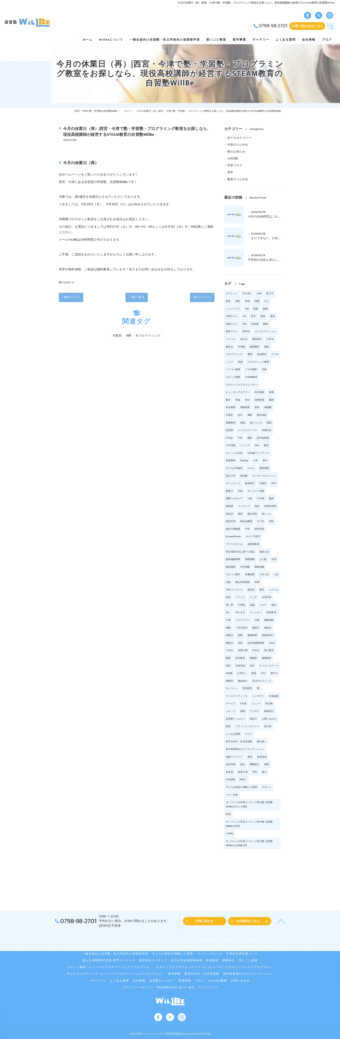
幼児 (240, 415)
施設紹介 (243, 681)
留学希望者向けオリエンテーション (245, 749)
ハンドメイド (233, 309)
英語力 (253, 719)
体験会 (229, 635)
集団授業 (250, 559)
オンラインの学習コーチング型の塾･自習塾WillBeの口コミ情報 (249, 804)
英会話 (229, 514)
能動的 (253, 658)
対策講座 (274, 696)
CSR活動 (232, 158)
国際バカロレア (234, 498)
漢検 (272, 316)
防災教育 (271, 612)
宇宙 (240, 438)
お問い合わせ (269, 719)
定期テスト (232, 324)
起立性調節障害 (256, 643)
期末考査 (261, 415)
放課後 (229, 506)
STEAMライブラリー (259, 453)
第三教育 (269, 650)
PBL (245, 324)
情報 (269, 423)
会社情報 (231, 764)
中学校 (260, 498)
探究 (228, 726)
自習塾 (244, 476)
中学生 (256, 650)
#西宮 (117, 335)
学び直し (247, 293)
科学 (273, 483)
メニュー (256, 703)
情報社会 (267, 430)
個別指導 (231, 567)
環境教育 (247, 688)
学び (263, 673)
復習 (253, 673)
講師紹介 (255, 764)
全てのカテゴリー (239, 138)
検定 (238, 301)
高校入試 (264, 552)
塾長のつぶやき (237, 179)
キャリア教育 (253, 536)
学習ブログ (234, 165)
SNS (257, 445)
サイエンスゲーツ (269, 666)
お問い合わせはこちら (307, 26)
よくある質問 (233, 734)
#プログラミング (148, 335)
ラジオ (253, 597)
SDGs (272, 643)
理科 (271, 521)
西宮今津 (243, 772)
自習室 (229, 430)
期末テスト (232, 331)
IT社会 (229, 438)
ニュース (245, 445)
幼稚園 (268, 407)
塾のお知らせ (66, 282)
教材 (228, 658)
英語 (228, 666)
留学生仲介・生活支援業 (239, 741)
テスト (248, 734)
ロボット (267, 787)
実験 (249, 415)
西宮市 (251, 590)
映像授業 (250, 574)
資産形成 (262, 757)
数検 (265, 324)
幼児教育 (240, 658)
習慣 (242, 711)
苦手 (253, 316)
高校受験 (259, 567)
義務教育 (267, 658)
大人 (266, 301)
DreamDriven (233, 536)
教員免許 (250, 483)
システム (274, 590)
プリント (240, 597)
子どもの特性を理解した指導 (241, 787)
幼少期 (269, 703)
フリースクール (234, 544)
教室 (255, 309)
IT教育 (229, 415)
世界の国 (243, 650)
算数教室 (245, 407)
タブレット (232, 293)
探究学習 (259, 529)
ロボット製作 (233, 574)
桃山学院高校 (243, 582)
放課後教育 (254, 544)
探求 (257, 407)
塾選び (229, 491)
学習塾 (241, 347)
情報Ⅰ (243, 779)
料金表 (229, 772)
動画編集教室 (233, 559)
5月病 (243, 703)
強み (242, 764)
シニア (229, 362)
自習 (228, 814)
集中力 (274, 673)
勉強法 (229, 643)
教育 (262, 590)
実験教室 (231, 423)
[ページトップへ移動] (281, 921)
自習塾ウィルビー (235, 719)
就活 (228, 597)
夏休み (229, 347)
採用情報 (259, 400)
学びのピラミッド (262, 681)
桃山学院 (252, 514)
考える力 (240, 612)
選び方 (269, 293)
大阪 (250, 498)
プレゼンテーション (265, 331)
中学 (247, 529)
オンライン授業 (256, 491)
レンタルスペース (247, 430)
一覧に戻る (137, 297)
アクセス (255, 711)
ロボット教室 (233, 377)
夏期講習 (255, 347)
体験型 (229, 681)
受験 (240, 635)
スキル (251, 468)
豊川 (264, 772)
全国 (273, 559)
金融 (252, 605)
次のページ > (202, 297)
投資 (240, 362)
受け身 (268, 726)
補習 (271, 498)
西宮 (250, 757)
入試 (276, 574)
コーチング (244, 506)
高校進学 (257, 339)
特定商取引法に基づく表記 (240, 552)
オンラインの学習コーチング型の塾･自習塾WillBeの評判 (249, 824)
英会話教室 (246, 521)
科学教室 (231, 407)
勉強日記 (269, 711)
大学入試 (264, 574)
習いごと (267, 514)
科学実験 (259, 392)
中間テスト (232, 316)
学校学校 (240, 666)
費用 (250, 354)
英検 (263, 316)
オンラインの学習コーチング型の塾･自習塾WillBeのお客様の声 (249, 843)
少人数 (263, 559)
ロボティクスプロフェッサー (241, 385)
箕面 (257, 506)
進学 (265, 460)
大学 (255, 460)
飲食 (228, 301)
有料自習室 (270, 506)
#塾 (128, 335)
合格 (228, 582)
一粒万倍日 (242, 628)
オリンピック (233, 483)
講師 (271, 400)
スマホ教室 (251, 369)
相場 (242, 423)
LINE (259, 293)
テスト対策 (232, 795)
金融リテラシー (234, 757)
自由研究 (262, 354)
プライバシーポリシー (248, 726)
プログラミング (234, 354)
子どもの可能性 (234, 468)
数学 (228, 400)
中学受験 (245, 567)
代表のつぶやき (237, 144)
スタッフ (231, 711)
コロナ (263, 605)
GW (247, 309)
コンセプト (258, 696)
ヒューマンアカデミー (238, 392)
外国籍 (255, 324)
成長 (240, 643)
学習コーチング (234, 590)
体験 (228, 628)
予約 (254, 772)
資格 (247, 301)
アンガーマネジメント (264, 476)
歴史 (273, 605)
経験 (266, 764)
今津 (228, 620)
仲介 (247, 400)
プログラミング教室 (258, 362)
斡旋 (238, 400)
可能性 (263, 483)
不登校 (241, 605)
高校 (266, 347)
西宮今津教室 (233, 529)
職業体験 (269, 620)
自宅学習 (267, 597)
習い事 (229, 605)
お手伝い (242, 673)
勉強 (265, 309)
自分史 (244, 339)
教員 (266, 445)
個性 (249, 438)
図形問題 (264, 468)
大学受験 (231, 445)
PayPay (244, 460)
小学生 (270, 339)
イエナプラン (243, 620)
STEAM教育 (251, 377)
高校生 (256, 628)
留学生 (246, 331)
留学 (230, 172)
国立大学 (231, 476)
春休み (268, 628)
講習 (240, 514)
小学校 (229, 834)
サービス (231, 703)
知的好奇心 (268, 635)
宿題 (257, 301)
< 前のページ (71, 297)
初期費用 (231, 460)
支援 (264, 369)
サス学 (260, 521)
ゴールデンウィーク (237, 696)
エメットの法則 (234, 453)
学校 (240, 491)
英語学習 (231, 521)
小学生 (229, 650)
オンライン (232, 688)
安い (228, 612)
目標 (257, 582)
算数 (271, 392)
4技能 (229, 673)
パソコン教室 (233, 369)
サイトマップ (208, 987)
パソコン (231, 339)
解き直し (262, 741)
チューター (256, 612)
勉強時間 (252, 635)
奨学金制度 (263, 438)
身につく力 (256, 423)
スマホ (275, 354)
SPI (244, 316)
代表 (257, 620)
